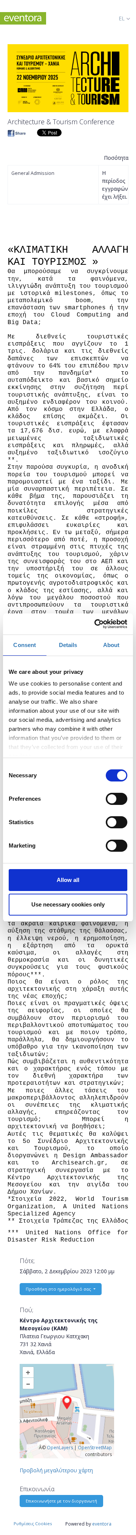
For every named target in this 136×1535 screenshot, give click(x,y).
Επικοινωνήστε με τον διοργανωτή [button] (61, 1501)
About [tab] (111, 645)
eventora (101, 1524)
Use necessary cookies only (68, 904)
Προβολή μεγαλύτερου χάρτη (56, 1470)
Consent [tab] (24, 645)
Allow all (68, 880)
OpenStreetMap (95, 1447)
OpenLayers (60, 1447)
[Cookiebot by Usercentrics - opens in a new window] (96, 624)
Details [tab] (68, 645)
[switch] (116, 799)
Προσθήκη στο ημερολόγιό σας (59, 1289)
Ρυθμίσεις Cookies (33, 1523)
